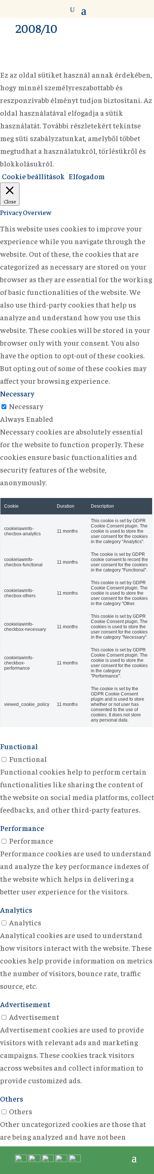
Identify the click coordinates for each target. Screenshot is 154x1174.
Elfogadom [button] (86, 176)
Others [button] (11, 1098)
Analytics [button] (16, 909)
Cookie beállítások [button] (33, 176)
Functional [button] (19, 746)
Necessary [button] (17, 393)
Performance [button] (22, 827)
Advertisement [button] (25, 1004)
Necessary (26, 406)
